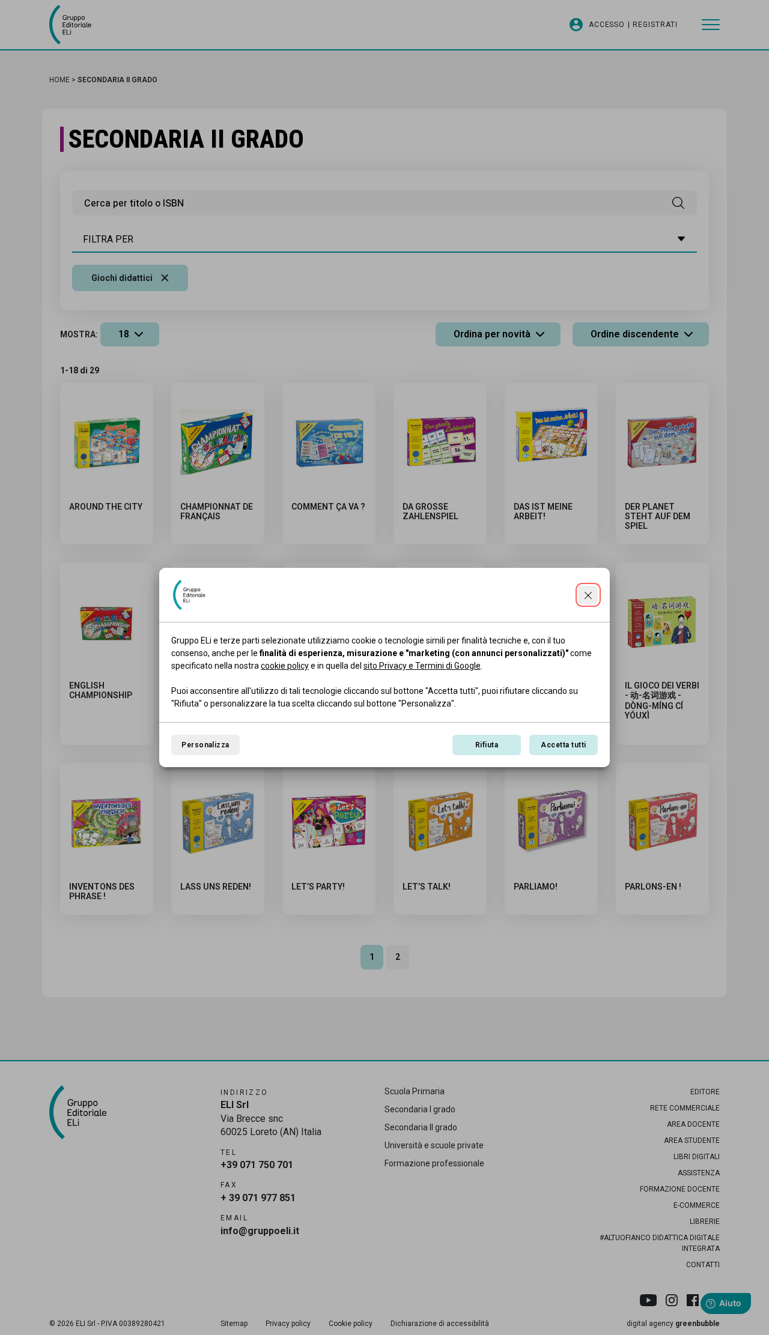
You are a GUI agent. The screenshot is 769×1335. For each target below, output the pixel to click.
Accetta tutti (563, 745)
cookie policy (285, 666)
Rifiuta (486, 745)
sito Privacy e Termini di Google (422, 666)
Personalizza (205, 745)
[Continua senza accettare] (588, 595)
